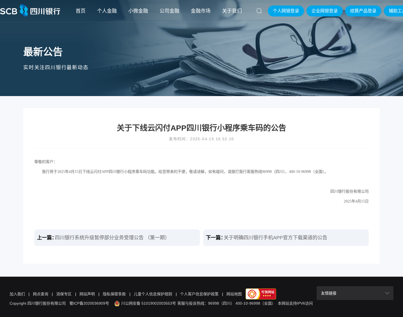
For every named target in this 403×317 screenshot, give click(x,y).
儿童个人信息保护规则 (153, 294)
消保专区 (64, 294)
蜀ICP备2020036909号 (89, 303)
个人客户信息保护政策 (199, 294)
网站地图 (234, 294)
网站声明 (87, 294)
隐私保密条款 (114, 294)
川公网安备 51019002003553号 (148, 303)
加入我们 (17, 294)
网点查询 (40, 294)
